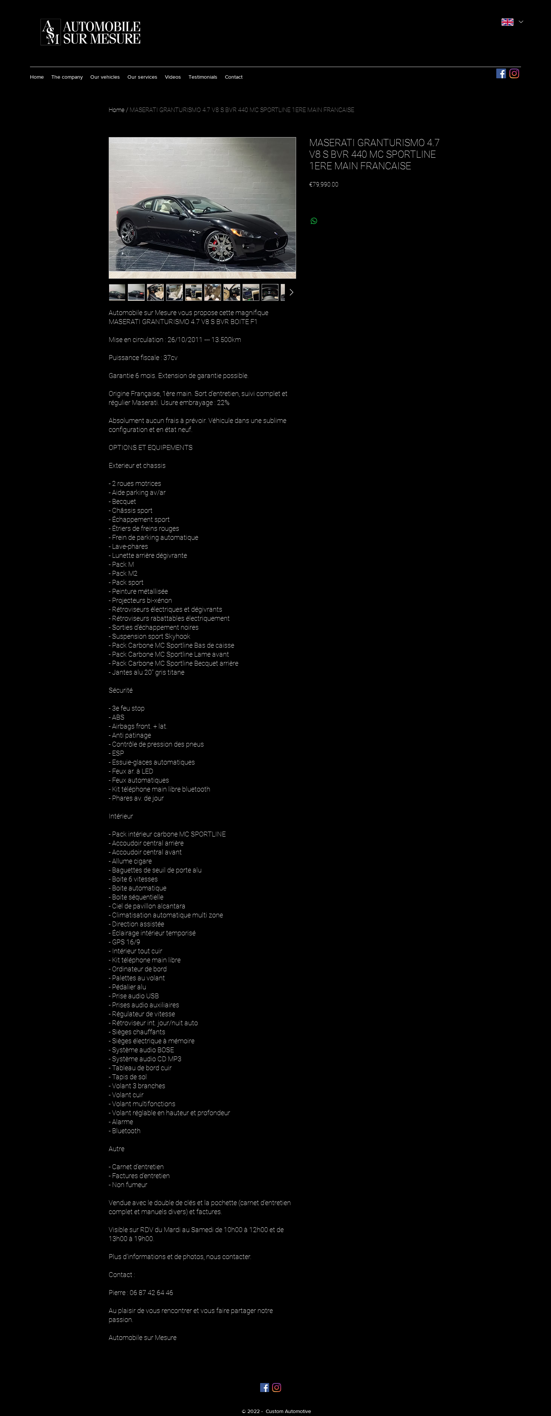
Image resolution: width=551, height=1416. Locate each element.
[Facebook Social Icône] (501, 73)
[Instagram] (514, 73)
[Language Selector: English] (512, 22)
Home (116, 110)
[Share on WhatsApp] (314, 221)
